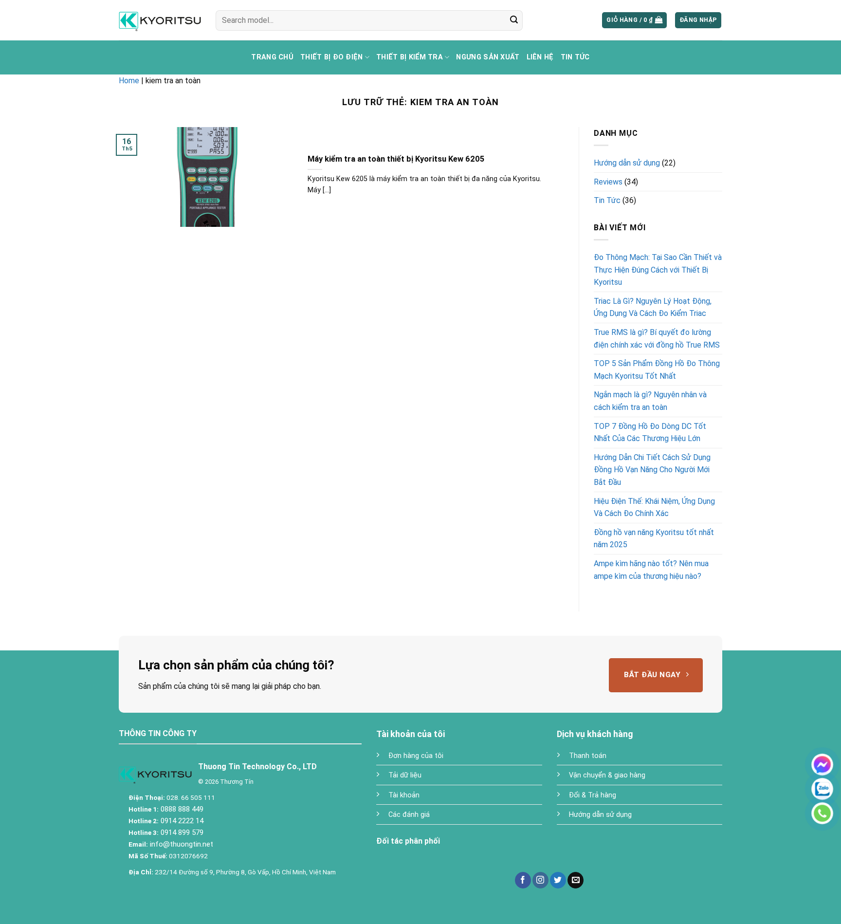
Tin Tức (575, 57)
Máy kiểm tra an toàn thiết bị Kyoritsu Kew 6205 (396, 159)
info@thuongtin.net (181, 844)
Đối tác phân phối (408, 841)
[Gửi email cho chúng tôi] (575, 880)
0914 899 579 (181, 832)
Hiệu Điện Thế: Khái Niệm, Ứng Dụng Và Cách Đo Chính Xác (654, 507)
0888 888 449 (181, 809)
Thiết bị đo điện (331, 57)
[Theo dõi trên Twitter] (558, 880)
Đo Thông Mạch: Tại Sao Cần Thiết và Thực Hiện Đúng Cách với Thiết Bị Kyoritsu (658, 270)
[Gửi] (514, 20)
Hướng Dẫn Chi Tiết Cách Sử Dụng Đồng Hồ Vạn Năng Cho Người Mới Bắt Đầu (652, 469)
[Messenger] (822, 765)
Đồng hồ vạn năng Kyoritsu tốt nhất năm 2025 (654, 538)
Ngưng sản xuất (487, 57)
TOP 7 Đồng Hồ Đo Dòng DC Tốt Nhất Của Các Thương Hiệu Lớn (650, 432)
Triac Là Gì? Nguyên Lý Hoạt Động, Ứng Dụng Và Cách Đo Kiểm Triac (653, 307)
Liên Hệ (540, 57)
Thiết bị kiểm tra (409, 57)
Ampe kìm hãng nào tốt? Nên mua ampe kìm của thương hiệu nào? (651, 570)
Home (129, 80)
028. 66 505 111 (190, 797)
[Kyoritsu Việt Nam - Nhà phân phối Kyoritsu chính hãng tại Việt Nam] (160, 20)
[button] (634, 20)
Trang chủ (272, 57)
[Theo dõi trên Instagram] (540, 880)
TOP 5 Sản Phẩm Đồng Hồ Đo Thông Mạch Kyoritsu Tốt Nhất (657, 370)
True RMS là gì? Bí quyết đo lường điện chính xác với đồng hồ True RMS (657, 339)
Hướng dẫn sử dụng (627, 162)
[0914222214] (822, 789)
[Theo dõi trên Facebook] (523, 880)
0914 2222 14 (181, 820)
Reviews (608, 181)
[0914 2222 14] (822, 813)
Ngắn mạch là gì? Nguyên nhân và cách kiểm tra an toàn (650, 401)
